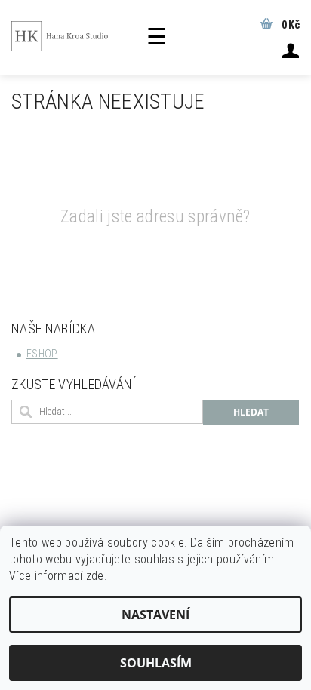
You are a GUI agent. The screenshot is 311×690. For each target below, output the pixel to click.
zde (95, 576)
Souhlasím (156, 663)
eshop (42, 354)
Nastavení (155, 614)
